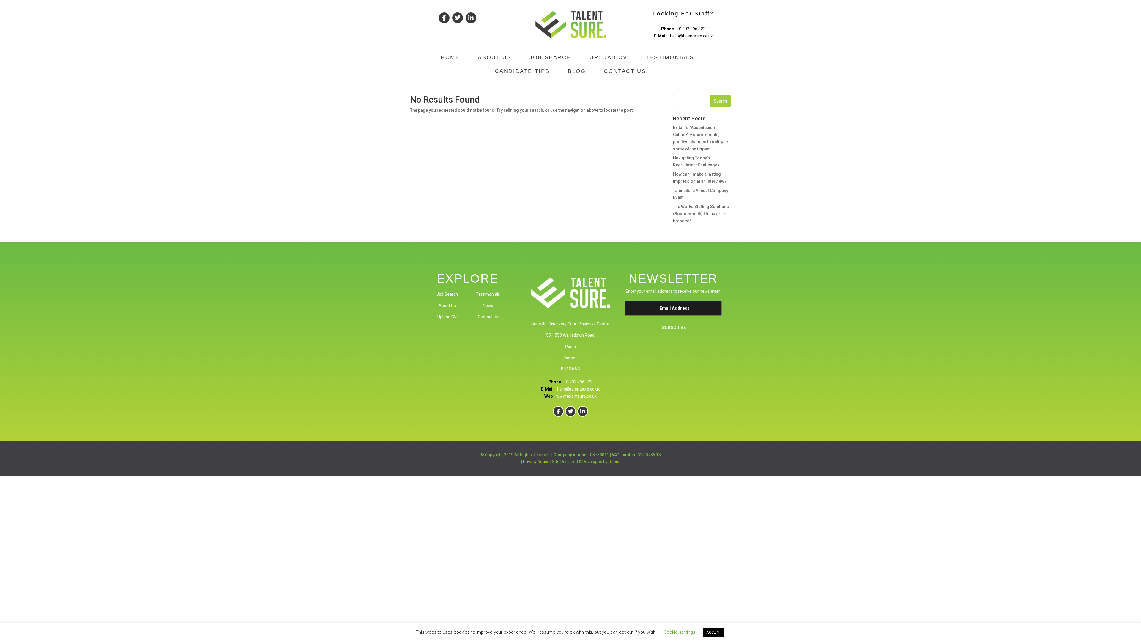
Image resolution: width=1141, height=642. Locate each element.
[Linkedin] (471, 18)
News (488, 305)
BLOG (577, 71)
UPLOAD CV (608, 57)
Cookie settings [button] (679, 632)
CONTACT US (625, 71)
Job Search (447, 294)
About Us (447, 305)
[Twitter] (458, 18)
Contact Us (488, 316)
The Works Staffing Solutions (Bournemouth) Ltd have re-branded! (701, 213)
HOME (450, 57)
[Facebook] (444, 18)
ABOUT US (494, 57)
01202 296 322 (691, 28)
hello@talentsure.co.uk (691, 36)
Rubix (614, 461)
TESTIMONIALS (670, 57)
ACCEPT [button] (713, 632)
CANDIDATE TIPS (522, 71)
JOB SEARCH (550, 57)
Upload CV (447, 316)
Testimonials (488, 294)
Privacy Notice (536, 461)
